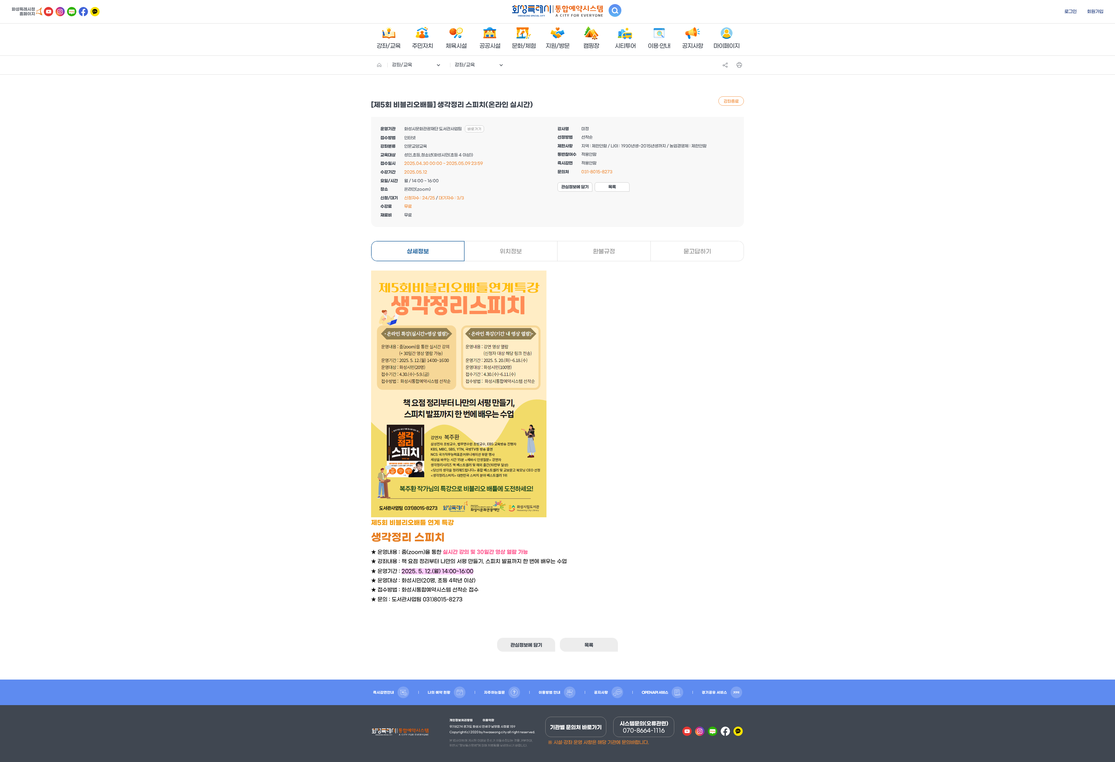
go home (379, 65)
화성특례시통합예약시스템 (400, 733)
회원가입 (1095, 11)
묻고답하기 (697, 251)
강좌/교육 (402, 65)
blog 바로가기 (72, 11)
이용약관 (488, 720)
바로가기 (474, 129)
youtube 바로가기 (48, 11)
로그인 (1070, 11)
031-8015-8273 (596, 172)
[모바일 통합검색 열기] (615, 10)
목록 (612, 187)
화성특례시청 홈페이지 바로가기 (27, 11)
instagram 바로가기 (60, 11)
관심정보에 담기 (575, 187)
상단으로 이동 (1097, 744)
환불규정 (604, 251)
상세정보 (418, 251)
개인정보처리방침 (461, 720)
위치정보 (511, 251)
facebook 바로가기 (83, 11)
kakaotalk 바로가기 (95, 11)
